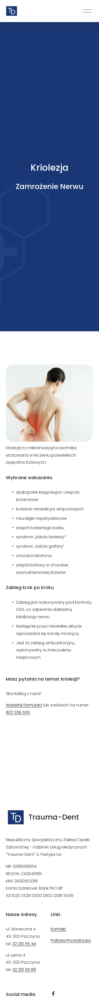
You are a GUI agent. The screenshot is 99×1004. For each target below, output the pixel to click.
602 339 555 (18, 712)
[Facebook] (53, 993)
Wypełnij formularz (24, 705)
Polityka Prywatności (71, 940)
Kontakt (58, 929)
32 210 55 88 (24, 970)
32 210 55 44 (24, 944)
